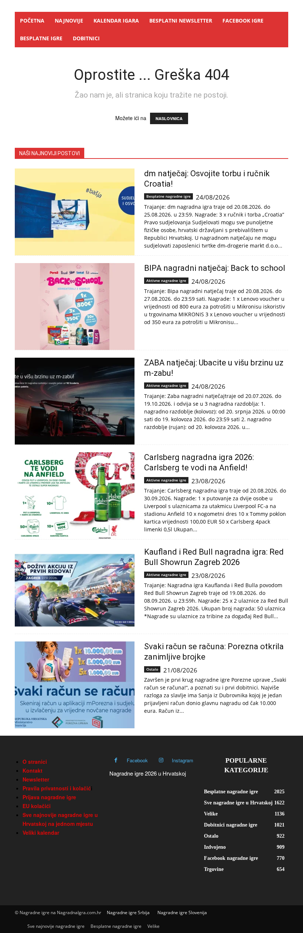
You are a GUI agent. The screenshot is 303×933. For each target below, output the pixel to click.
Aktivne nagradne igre (166, 280)
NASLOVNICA (169, 118)
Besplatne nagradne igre (168, 196)
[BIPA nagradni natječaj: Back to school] (75, 306)
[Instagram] (160, 760)
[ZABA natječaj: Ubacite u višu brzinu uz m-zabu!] (75, 401)
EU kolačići (37, 806)
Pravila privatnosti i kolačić (57, 788)
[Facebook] (115, 760)
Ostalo (152, 669)
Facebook (137, 760)
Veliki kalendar (41, 832)
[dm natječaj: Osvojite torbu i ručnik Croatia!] (75, 211)
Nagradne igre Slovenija (182, 912)
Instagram (182, 760)
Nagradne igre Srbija (128, 912)
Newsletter (36, 779)
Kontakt (32, 770)
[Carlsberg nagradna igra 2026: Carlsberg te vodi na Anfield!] (75, 495)
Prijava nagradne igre (49, 797)
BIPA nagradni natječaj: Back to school (214, 268)
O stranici (35, 761)
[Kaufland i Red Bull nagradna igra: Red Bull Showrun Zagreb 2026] (75, 590)
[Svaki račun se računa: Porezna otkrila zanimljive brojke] (75, 684)
